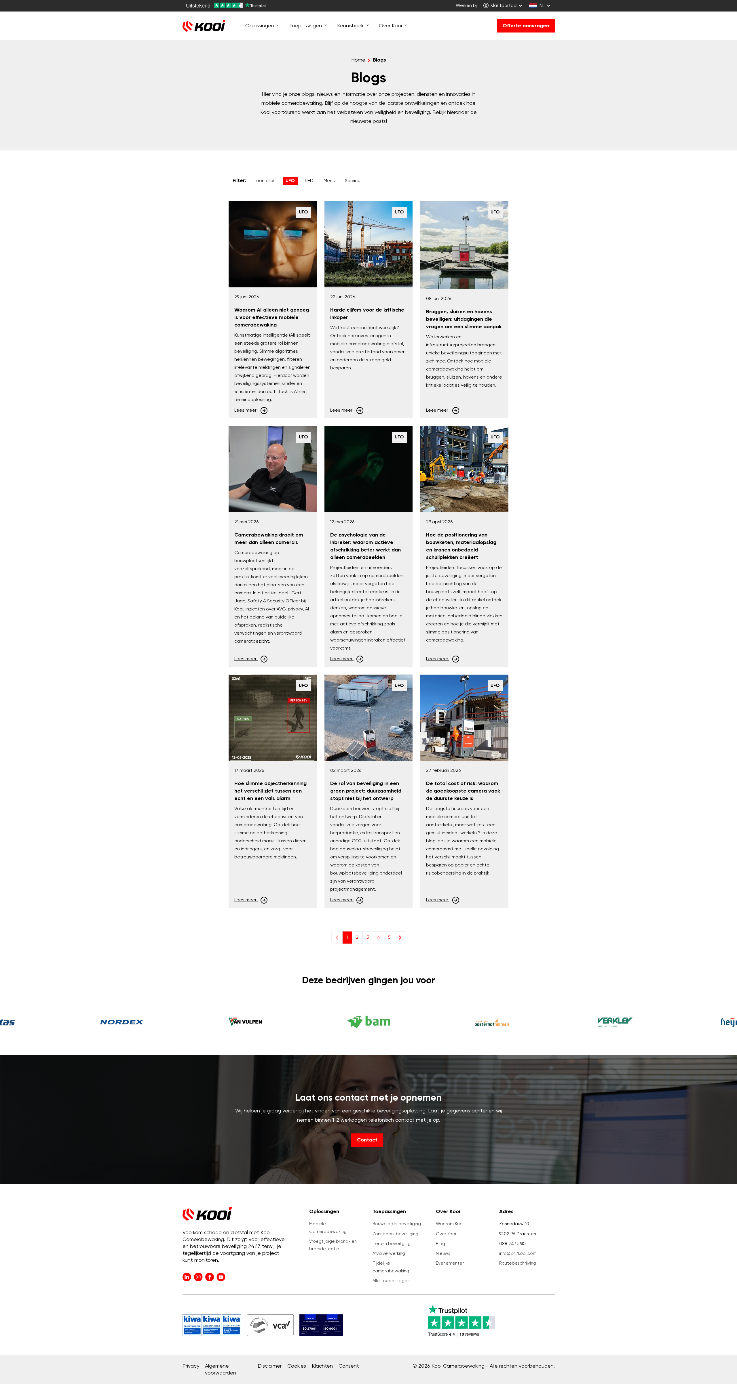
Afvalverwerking (389, 1253)
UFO (290, 181)
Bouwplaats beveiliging (397, 1224)
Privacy (191, 1366)
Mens (329, 181)
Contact (367, 1140)
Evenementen (450, 1263)
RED (309, 181)
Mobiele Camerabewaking (328, 1228)
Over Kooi (446, 1234)
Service (352, 181)
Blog (440, 1244)
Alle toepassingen (391, 1281)
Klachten (322, 1366)
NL (542, 5)
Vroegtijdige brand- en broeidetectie (333, 1245)
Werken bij (467, 5)
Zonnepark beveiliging (395, 1234)
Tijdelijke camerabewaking (391, 1267)
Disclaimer (270, 1366)
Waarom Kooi (450, 1224)
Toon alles (265, 181)
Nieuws (443, 1253)
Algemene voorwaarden (220, 1370)
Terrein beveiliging (392, 1244)
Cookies (296, 1366)
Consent (349, 1366)
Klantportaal (503, 5)
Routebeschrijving (517, 1263)
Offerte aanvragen (526, 25)
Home (358, 60)
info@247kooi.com (518, 1253)
